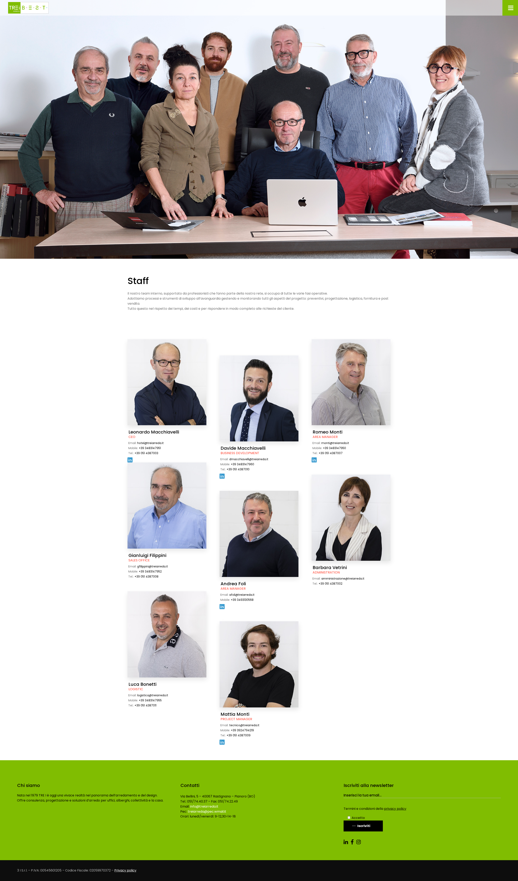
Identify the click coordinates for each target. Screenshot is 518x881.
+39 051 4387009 (239, 735)
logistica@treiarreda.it (152, 695)
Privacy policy (125, 870)
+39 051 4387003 (146, 453)
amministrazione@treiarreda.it (342, 579)
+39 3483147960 (242, 464)
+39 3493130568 (242, 600)
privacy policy (395, 808)
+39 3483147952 (150, 571)
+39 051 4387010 (238, 469)
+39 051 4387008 (146, 577)
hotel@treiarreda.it (150, 443)
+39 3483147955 (150, 700)
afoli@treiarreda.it (242, 595)
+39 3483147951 (150, 448)
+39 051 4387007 (331, 453)
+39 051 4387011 (145, 705)
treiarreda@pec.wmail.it (207, 811)
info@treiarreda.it (204, 806)
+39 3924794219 (242, 730)
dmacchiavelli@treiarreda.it (248, 459)
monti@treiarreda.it (335, 443)
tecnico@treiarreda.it (244, 725)
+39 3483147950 (334, 448)
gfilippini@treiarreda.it (152, 566)
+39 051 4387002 (330, 584)
